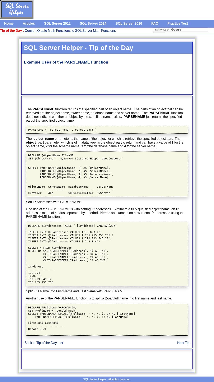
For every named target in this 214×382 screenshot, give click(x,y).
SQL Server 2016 (129, 23)
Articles (29, 23)
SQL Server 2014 (93, 23)
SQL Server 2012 (57, 23)
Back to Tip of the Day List (43, 343)
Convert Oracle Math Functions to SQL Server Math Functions (70, 30)
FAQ (154, 23)
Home (9, 23)
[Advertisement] (102, 79)
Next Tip (183, 343)
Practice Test (177, 23)
